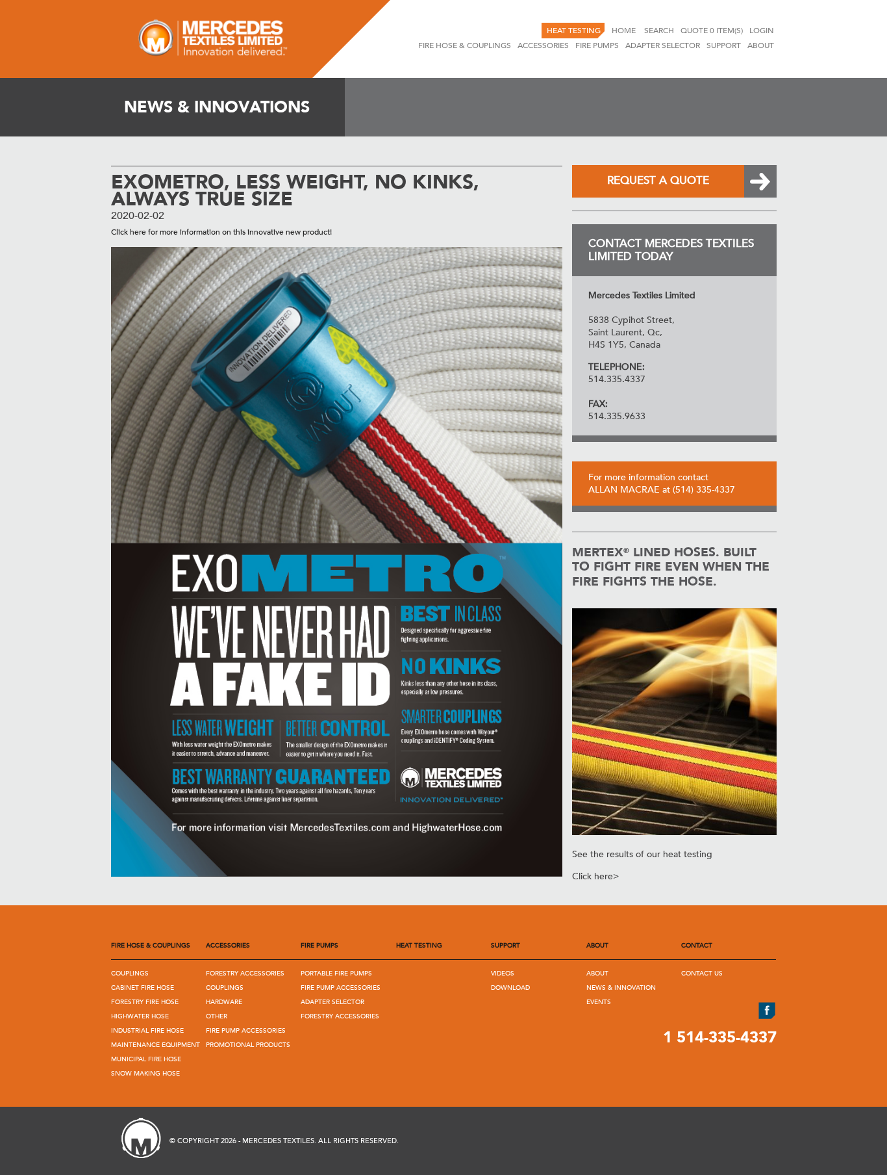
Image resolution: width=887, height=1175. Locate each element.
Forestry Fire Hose (145, 1002)
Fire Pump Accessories (246, 1030)
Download (510, 987)
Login (761, 30)
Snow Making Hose (145, 1073)
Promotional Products (248, 1045)
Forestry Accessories (245, 973)
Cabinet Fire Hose (142, 987)
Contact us (702, 973)
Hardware (224, 1002)
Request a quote (658, 180)
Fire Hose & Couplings (464, 45)
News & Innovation (621, 987)
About (760, 45)
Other (216, 1016)
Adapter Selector (332, 1002)
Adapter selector (662, 45)
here (138, 232)
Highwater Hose (140, 1016)
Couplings (130, 973)
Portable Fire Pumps (336, 973)
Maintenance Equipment (155, 1045)
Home (625, 30)
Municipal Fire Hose (146, 1059)
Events (598, 1002)
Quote (712, 30)
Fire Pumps (597, 45)
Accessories (543, 45)
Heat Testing (574, 30)
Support (723, 45)
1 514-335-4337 (720, 1037)
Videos (502, 973)
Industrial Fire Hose (147, 1030)
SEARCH (659, 30)
